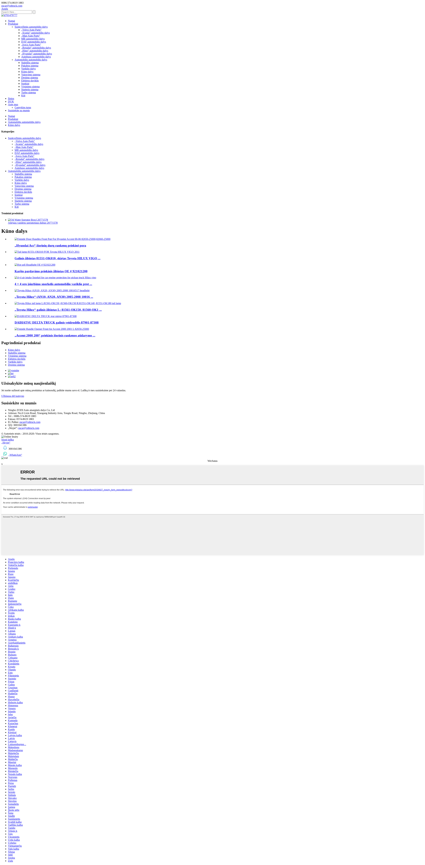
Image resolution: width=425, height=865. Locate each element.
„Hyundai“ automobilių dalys (36, 53)
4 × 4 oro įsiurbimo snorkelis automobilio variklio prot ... (53, 284)
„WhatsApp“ (15, 454)
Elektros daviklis (30, 80)
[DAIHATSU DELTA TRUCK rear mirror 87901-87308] (46, 316)
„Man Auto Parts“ (30, 35)
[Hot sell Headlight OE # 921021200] (35, 264)
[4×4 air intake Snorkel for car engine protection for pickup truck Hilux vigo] (55, 277)
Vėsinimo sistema (30, 86)
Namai (11, 20)
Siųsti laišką (7, 439)
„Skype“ (5, 442)
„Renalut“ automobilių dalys (36, 47)
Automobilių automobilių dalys (31, 59)
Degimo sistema (29, 77)
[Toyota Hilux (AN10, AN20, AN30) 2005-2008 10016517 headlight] (52, 290)
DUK (11, 101)
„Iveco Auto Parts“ (31, 44)
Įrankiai (25, 83)
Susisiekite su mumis (19, 110)
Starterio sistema (29, 89)
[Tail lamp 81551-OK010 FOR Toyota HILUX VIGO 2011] (47, 251)
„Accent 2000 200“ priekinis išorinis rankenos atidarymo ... (55, 335)
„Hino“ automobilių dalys (34, 50)
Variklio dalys (28, 68)
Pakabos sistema (29, 65)
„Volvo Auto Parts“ (31, 29)
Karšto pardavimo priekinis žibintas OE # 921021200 (51, 271)
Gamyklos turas (23, 107)
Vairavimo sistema (30, 74)
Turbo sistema (28, 92)
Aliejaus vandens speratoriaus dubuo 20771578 (33, 222)
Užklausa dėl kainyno (12, 396)
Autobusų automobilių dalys (36, 56)
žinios (11, 98)
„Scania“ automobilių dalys (35, 32)
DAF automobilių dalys (33, 41)
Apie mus (13, 104)
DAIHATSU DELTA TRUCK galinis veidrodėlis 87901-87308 (57, 322)
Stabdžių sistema (30, 62)
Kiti (23, 95)
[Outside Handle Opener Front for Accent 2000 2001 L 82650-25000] (52, 329)
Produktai (13, 23)
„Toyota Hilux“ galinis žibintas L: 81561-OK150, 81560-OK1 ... (58, 309)
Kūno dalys (27, 71)
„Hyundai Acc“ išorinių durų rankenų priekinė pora (50, 245)
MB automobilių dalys (33, 38)
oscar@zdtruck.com (29, 422)
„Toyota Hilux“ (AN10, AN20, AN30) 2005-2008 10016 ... (54, 297)
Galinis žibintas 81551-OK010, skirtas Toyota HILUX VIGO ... (57, 258)
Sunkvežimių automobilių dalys (31, 26)
